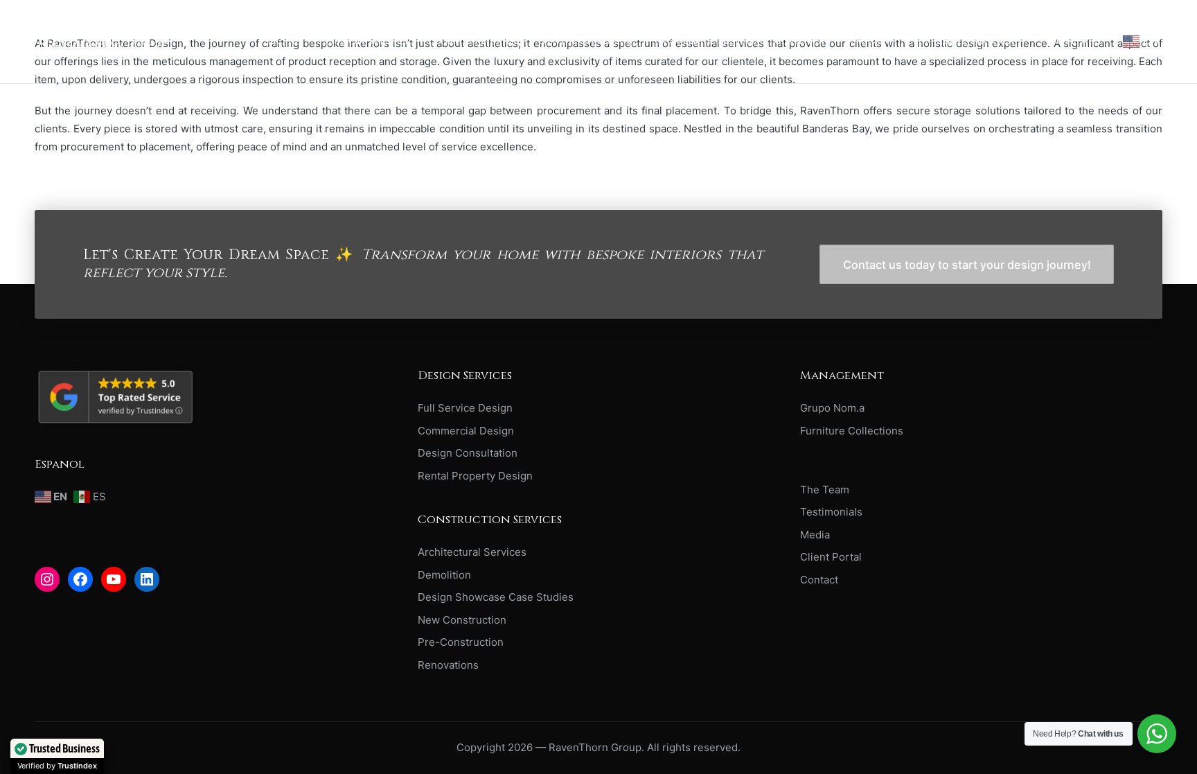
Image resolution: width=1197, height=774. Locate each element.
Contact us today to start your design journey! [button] (967, 265)
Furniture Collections (851, 430)
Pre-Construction (461, 642)
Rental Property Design (475, 475)
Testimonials (831, 511)
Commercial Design (466, 430)
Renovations (448, 664)
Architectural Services (472, 551)
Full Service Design (465, 407)
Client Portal (831, 556)
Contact (819, 579)
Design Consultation (467, 452)
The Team (824, 489)
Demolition (444, 574)
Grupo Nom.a (832, 407)
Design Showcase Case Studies (496, 597)
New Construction (462, 619)
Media (815, 534)
